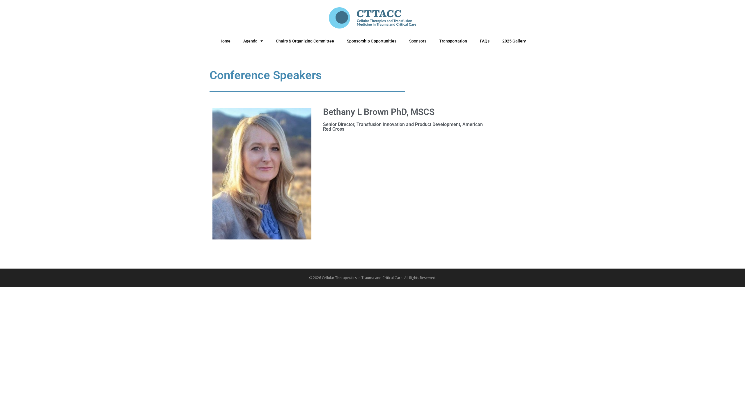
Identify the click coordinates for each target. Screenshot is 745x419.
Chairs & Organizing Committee (305, 41)
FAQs (484, 41)
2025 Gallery (514, 41)
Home (224, 41)
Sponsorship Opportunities (371, 41)
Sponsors (417, 41)
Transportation (453, 41)
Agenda (250, 41)
